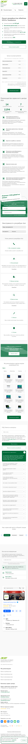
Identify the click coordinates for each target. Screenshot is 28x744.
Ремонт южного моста (6, 67)
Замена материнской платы (7, 61)
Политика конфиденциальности (14, 731)
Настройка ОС (4, 78)
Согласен (24, 740)
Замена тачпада (5, 64)
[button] (2, 535)
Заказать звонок (14, 353)
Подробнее (14, 269)
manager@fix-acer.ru (5, 700)
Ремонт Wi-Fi (4, 71)
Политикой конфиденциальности (14, 563)
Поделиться (2, 721)
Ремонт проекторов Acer (6, 679)
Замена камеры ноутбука (6, 74)
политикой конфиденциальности (19, 214)
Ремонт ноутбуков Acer (6, 671)
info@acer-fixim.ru (5, 697)
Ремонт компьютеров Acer (7, 677)
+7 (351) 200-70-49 (17, 3)
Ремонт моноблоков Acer (6, 674)
